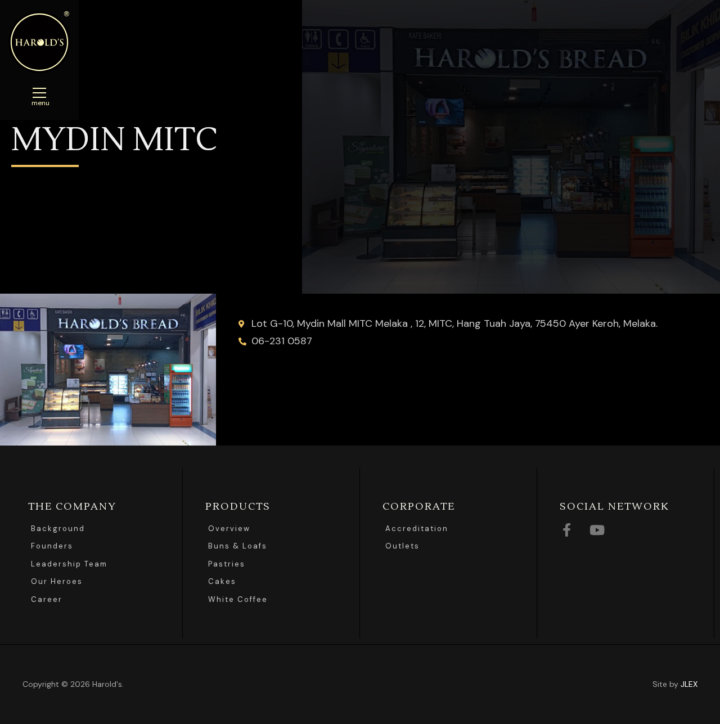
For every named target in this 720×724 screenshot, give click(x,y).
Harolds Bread (39, 42)
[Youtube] (597, 530)
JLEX (689, 684)
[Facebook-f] (566, 530)
